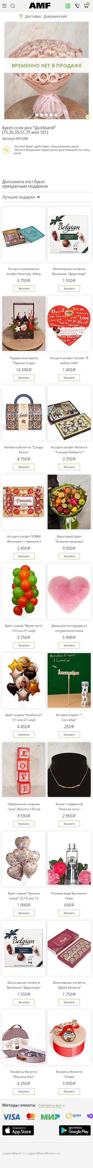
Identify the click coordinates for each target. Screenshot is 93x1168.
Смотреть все (50, 1105)
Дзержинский (55, 16)
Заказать (24, 288)
